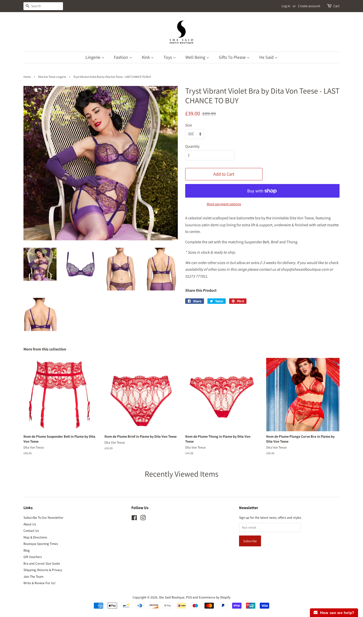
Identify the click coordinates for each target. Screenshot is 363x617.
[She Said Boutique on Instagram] (143, 518)
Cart (336, 6)
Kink (146, 57)
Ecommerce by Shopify (214, 597)
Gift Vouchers (32, 557)
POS (189, 597)
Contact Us (31, 530)
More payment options (224, 204)
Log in (286, 6)
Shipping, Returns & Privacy (42, 570)
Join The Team (33, 576)
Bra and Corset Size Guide (41, 563)
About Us (29, 524)
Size (188, 125)
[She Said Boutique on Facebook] (134, 518)
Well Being (195, 57)
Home (27, 77)
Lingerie (93, 57)
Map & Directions (35, 537)
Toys (168, 57)
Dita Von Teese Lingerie (52, 77)
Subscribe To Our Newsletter (43, 517)
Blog (26, 550)
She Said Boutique (171, 597)
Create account (309, 6)
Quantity (192, 146)
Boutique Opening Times (40, 543)
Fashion (121, 57)
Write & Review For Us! (39, 583)
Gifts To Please (233, 57)
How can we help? (336, 613)
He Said (267, 57)
